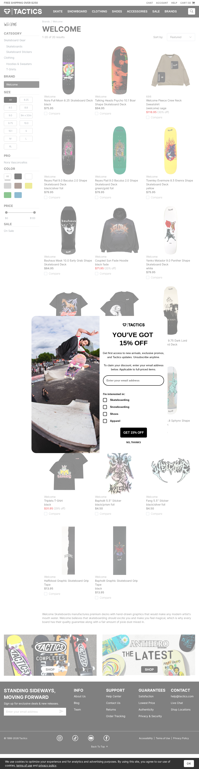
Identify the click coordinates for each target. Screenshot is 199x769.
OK (189, 763)
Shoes (114, 413)
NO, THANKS (133, 442)
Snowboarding (119, 406)
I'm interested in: (114, 394)
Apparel (115, 420)
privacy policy (47, 765)
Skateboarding (119, 399)
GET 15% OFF (133, 432)
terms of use (24, 765)
